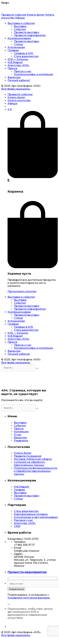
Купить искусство (19, 100)
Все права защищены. (16, 88)
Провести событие (13, 14)
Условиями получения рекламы (29, 597)
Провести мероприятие (27, 572)
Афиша (20, 17)
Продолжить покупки (22, 291)
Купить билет (36, 14)
